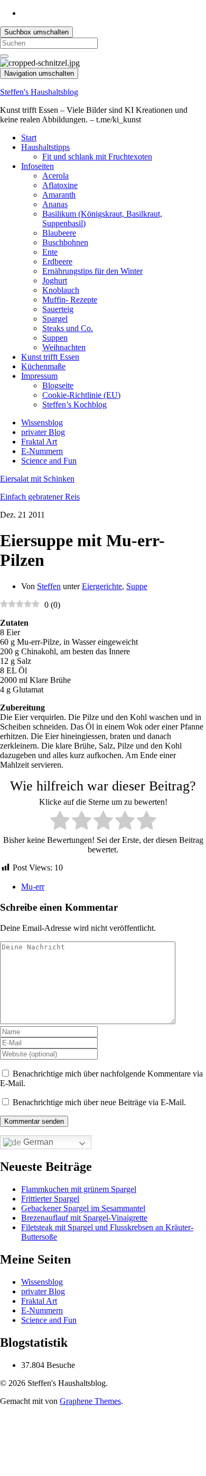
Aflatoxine (60, 185)
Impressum (39, 375)
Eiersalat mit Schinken (37, 478)
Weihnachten (64, 347)
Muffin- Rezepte (69, 299)
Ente (50, 251)
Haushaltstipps (45, 147)
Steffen (49, 586)
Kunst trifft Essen (50, 356)
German (37, 1141)
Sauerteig (57, 309)
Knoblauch (60, 290)
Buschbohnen (65, 242)
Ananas (55, 204)
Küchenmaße (43, 366)
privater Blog (43, 432)
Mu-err (32, 886)
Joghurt (54, 280)
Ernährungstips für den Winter (92, 270)
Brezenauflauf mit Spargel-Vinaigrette (84, 1217)
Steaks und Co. (67, 328)
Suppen (55, 337)
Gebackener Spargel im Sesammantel (83, 1208)
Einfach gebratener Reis (40, 496)
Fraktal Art (39, 441)
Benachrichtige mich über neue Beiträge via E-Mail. (99, 1102)
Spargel (55, 318)
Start (28, 137)
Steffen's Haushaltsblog (39, 91)
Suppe (136, 586)
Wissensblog (42, 422)
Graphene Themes (90, 1401)
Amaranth (59, 194)
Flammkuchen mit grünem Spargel (78, 1189)
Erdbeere (57, 261)
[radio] (60, 821)
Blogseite (57, 385)
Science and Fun (49, 460)
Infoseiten (37, 166)
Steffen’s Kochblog (74, 404)
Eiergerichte (102, 586)
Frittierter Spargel (50, 1198)
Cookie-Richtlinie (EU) (81, 394)
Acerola (55, 175)
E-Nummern (42, 451)
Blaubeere (59, 232)
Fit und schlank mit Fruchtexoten (97, 156)
